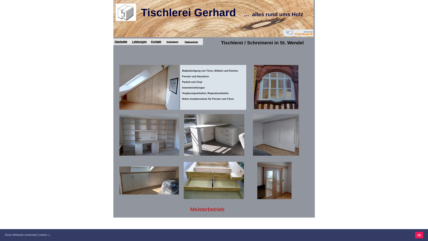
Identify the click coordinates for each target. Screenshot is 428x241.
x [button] (49, 234)
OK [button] (419, 235)
